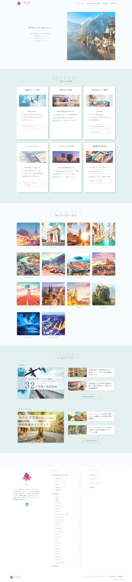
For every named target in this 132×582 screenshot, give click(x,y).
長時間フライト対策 (96, 181)
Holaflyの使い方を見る (97, 126)
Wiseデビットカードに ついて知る (30, 184)
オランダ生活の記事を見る (90, 440)
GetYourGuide (60, 171)
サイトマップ (93, 479)
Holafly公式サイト (95, 132)
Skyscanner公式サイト (30, 126)
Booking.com (60, 114)
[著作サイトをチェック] (27, 504)
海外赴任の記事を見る (88, 396)
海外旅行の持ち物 (95, 171)
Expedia (58, 117)
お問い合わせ (93, 475)
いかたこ (27, 484)
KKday (57, 174)
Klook (57, 177)
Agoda (57, 120)
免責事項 (92, 487)
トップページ (88, 576)
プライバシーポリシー (96, 483)
